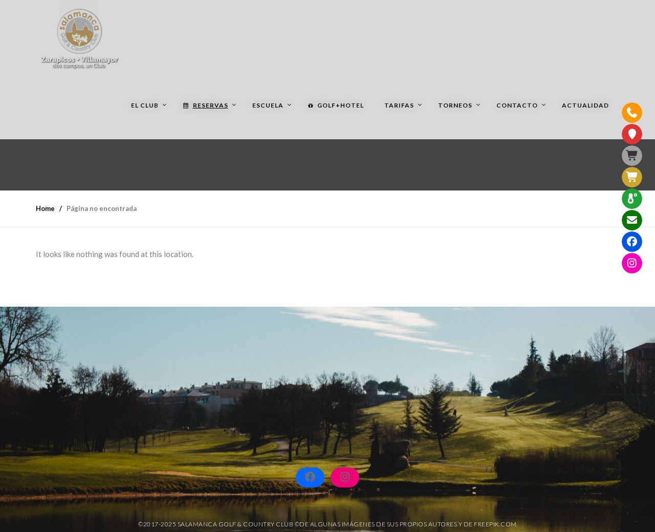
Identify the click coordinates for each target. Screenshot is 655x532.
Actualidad (585, 105)
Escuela (267, 105)
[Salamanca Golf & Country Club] (79, 36)
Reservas (210, 105)
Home (45, 208)
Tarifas (399, 105)
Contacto (517, 105)
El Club (145, 105)
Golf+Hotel (340, 105)
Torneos (455, 105)
